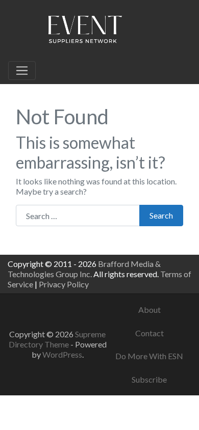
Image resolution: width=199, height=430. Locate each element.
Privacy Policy (64, 284)
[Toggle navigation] (22, 70)
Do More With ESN (149, 356)
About (149, 309)
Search (161, 215)
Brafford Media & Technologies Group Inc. (84, 269)
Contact (149, 333)
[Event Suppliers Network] (84, 31)
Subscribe (149, 379)
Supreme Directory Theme (57, 339)
